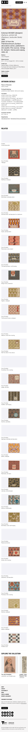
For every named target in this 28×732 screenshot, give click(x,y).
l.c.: (15, 106)
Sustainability (4, 690)
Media (2, 692)
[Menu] (26, 2)
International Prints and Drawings (18, 118)
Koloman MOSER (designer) (12, 33)
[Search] (24, 2)
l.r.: (11, 96)
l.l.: (15, 103)
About (2, 686)
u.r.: (11, 95)
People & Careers (5, 694)
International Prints (5, 118)
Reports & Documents (6, 696)
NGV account (24, 703)
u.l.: (15, 98)
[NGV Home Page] (4, 2)
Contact (3, 688)
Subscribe (4, 708)
